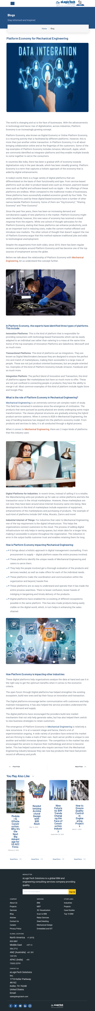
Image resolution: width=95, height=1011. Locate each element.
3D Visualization (43, 910)
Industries (68, 903)
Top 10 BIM (68, 914)
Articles (13, 918)
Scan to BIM (42, 914)
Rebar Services (43, 918)
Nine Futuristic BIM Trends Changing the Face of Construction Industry (58, 818)
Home (44, 28)
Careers (13, 925)
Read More (14, 859)
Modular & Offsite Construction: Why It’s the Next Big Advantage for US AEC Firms (15, 831)
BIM (38, 903)
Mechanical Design (44, 925)
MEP (39, 906)
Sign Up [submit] (72, 892)
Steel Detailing (43, 921)
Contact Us (14, 921)
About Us (13, 903)
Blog (12, 914)
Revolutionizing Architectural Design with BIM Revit (37, 815)
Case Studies (69, 910)
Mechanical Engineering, (37, 429)
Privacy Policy (15, 929)
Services (13, 910)
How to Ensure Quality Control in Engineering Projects (79, 815)
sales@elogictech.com (19, 996)
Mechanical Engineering (18, 402)
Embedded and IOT (44, 929)
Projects (13, 906)
